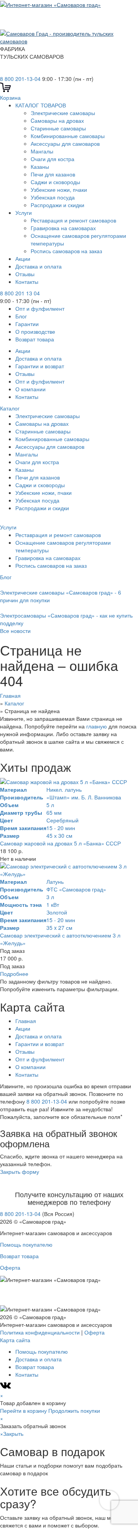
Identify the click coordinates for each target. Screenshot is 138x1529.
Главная (25, 1021)
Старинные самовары (58, 128)
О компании (30, 389)
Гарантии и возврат (39, 366)
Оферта (10, 1267)
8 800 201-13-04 (20, 78)
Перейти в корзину (23, 1410)
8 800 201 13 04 (20, 293)
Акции (22, 258)
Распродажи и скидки (58, 205)
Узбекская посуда (53, 197)
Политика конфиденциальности (40, 1332)
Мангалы (42, 151)
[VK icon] (6, 1387)
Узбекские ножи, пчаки (59, 189)
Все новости (15, 630)
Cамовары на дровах (57, 120)
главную (96, 726)
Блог (21, 316)
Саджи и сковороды (55, 182)
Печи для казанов (53, 174)
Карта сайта (15, 1340)
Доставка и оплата (38, 266)
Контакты (26, 281)
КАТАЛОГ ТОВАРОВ (40, 105)
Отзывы (24, 274)
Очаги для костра (52, 159)
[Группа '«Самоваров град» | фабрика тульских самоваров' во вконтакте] (4, 71)
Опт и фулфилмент (39, 308)
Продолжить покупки (74, 1410)
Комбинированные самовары (68, 136)
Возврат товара (34, 339)
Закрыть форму (19, 1171)
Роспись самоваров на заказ (66, 251)
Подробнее (14, 973)
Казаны (40, 166)
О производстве (35, 331)
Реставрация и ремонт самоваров (73, 220)
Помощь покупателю (26, 1244)
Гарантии (27, 324)
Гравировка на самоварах (63, 228)
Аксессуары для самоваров (65, 143)
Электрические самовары (63, 113)
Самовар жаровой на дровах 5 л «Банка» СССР (60, 843)
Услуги (23, 212)
